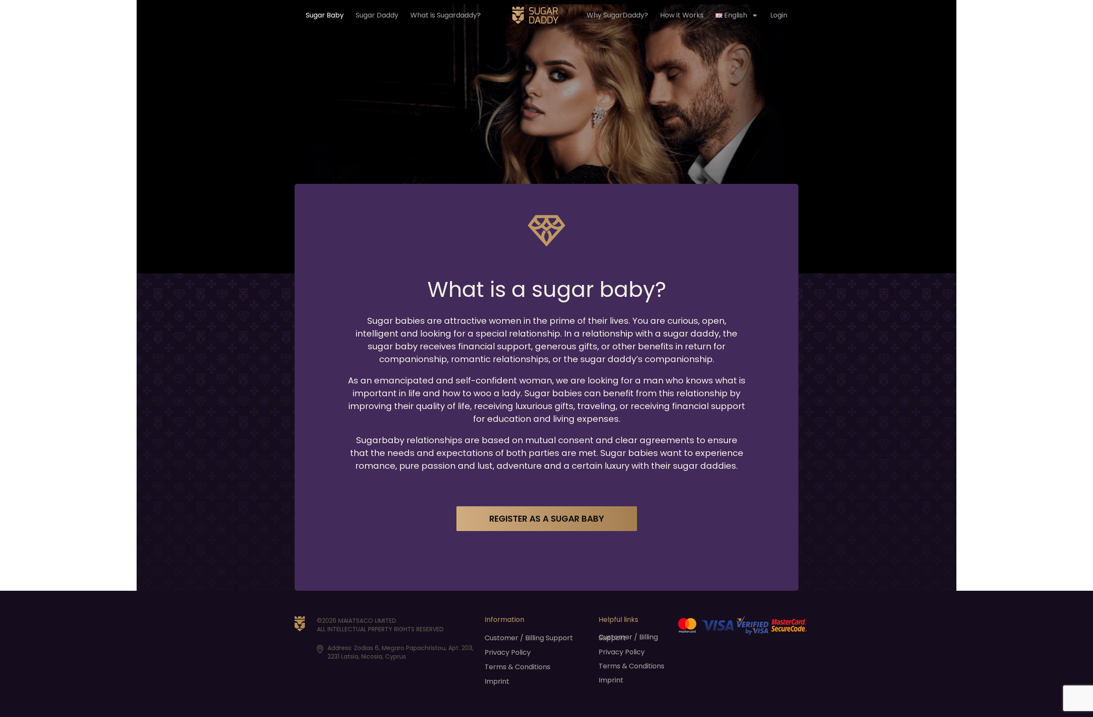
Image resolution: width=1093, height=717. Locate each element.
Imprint (497, 681)
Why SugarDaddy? (617, 15)
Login (778, 15)
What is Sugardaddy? (445, 15)
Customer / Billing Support (529, 638)
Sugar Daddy (377, 15)
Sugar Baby (325, 15)
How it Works (682, 15)
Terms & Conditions (517, 667)
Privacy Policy (508, 652)
